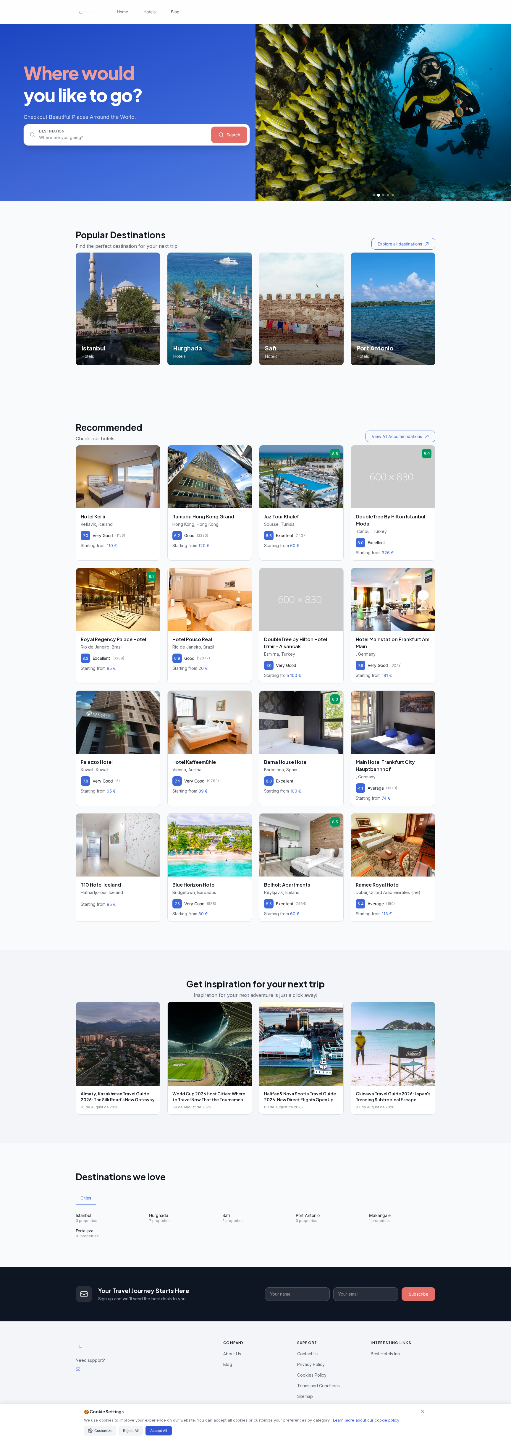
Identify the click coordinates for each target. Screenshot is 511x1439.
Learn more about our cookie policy (366, 1420)
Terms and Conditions (318, 1385)
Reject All (131, 1430)
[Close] (422, 1411)
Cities (85, 1197)
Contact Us (307, 1353)
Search (233, 134)
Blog (175, 11)
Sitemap (305, 1396)
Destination (52, 131)
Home (122, 11)
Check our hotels (95, 439)
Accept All (158, 1430)
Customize (103, 1430)
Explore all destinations (400, 243)
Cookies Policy (311, 1374)
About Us (232, 1353)
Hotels (149, 11)
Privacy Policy (311, 1364)
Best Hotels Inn (385, 1353)
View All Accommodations (397, 436)
